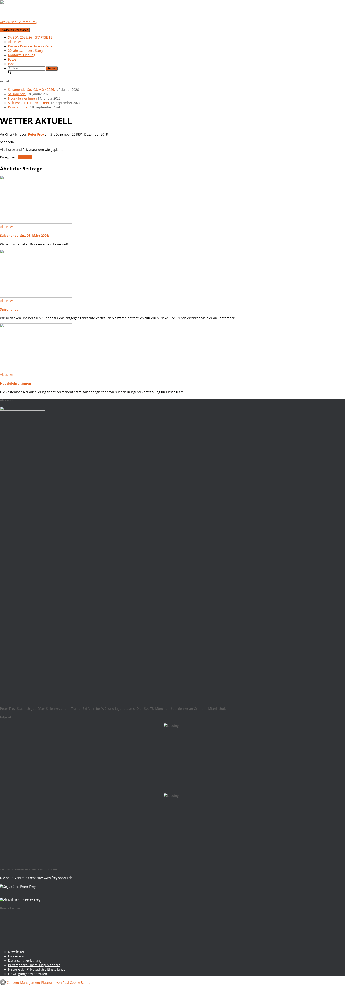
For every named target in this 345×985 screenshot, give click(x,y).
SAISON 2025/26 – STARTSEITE (30, 37)
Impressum (16, 956)
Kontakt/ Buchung (21, 55)
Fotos (12, 59)
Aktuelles (15, 42)
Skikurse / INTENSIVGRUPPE (29, 103)
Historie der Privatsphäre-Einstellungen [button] (37, 969)
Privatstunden (18, 107)
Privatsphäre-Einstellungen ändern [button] (34, 965)
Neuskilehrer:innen (22, 98)
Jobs (11, 64)
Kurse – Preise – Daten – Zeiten (31, 46)
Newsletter (16, 952)
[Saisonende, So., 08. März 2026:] (36, 222)
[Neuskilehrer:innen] (36, 370)
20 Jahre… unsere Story (25, 50)
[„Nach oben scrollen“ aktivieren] (3, 982)
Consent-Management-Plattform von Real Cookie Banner (49, 982)
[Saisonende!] (36, 296)
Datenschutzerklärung (25, 960)
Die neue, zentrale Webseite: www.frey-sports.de (36, 878)
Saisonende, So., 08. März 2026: (31, 89)
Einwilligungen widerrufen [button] (27, 974)
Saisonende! (17, 94)
